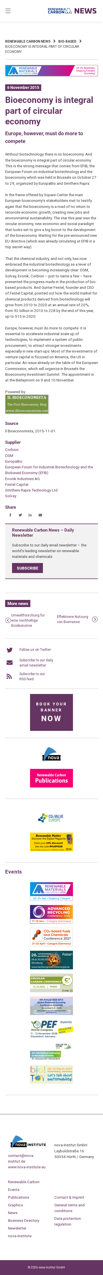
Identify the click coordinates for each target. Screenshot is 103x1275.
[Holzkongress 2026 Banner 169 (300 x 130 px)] (51, 968)
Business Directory (23, 1220)
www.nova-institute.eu (26, 1167)
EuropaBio (13, 461)
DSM (9, 455)
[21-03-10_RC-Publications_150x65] (51, 786)
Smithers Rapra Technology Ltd (31, 490)
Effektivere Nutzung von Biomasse (72, 619)
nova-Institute (19, 1236)
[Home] (72, 10)
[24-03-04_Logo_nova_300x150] (51, 763)
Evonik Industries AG (22, 478)
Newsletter (17, 1228)
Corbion (12, 449)
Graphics (15, 1205)
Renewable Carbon (23, 1181)
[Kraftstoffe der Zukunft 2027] (51, 1060)
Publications (18, 1197)
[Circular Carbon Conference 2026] (51, 991)
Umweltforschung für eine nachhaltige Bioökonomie (28, 620)
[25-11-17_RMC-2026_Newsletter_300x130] (51, 900)
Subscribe (27, 568)
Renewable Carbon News (27, 41)
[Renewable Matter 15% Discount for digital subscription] (51, 850)
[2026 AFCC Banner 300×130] (51, 1014)
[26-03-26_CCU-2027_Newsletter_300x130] (51, 945)
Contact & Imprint (69, 1197)
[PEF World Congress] (51, 1037)
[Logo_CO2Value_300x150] (51, 827)
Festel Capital (16, 484)
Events (13, 1189)
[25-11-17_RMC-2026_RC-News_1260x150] (51, 75)
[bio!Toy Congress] (51, 1083)
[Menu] (14, 10)
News (12, 1212)
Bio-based (67, 41)
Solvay (10, 496)
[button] (10, 515)
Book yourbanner (51, 712)
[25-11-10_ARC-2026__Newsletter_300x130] (51, 922)
